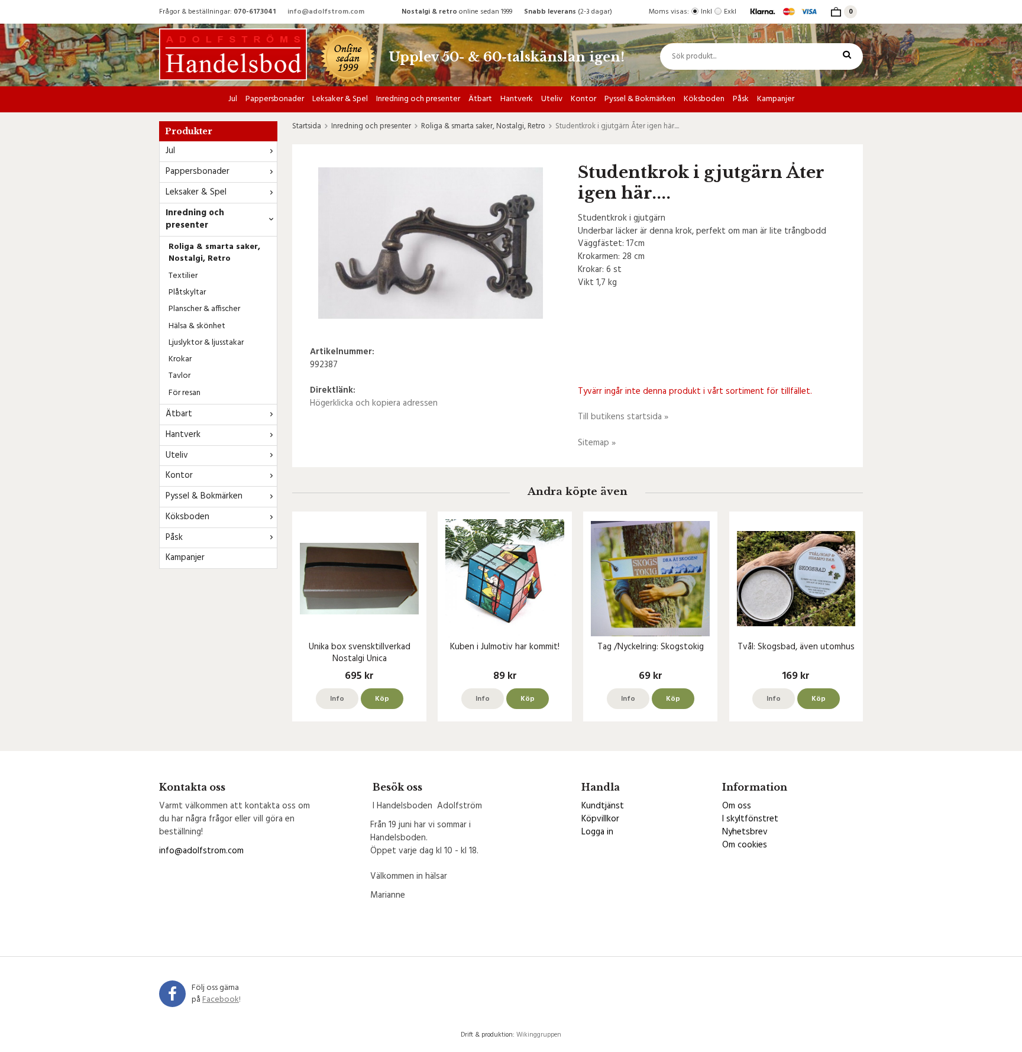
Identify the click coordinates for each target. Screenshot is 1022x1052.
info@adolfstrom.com (325, 12)
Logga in (597, 832)
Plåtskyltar (187, 292)
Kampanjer (775, 99)
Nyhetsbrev (745, 832)
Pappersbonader (274, 99)
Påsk (741, 99)
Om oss (736, 806)
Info (337, 699)
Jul (232, 99)
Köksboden (704, 99)
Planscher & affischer (204, 309)
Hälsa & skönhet (197, 326)
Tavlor (179, 376)
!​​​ (221, 999)
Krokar (180, 359)
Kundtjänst (602, 806)
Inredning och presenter (418, 99)
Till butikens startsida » (623, 417)
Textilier (183, 276)
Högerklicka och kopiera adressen (374, 403)
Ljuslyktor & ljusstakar (206, 342)
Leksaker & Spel (340, 99)
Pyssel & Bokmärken (639, 99)
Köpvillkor (600, 819)
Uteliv (551, 99)
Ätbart (480, 99)
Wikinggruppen (538, 1035)
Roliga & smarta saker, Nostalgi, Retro (214, 253)
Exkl (730, 12)
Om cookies (744, 845)
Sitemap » (597, 443)
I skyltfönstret (750, 819)
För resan (184, 393)
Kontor (583, 99)
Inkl (706, 12)
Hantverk (516, 99)
